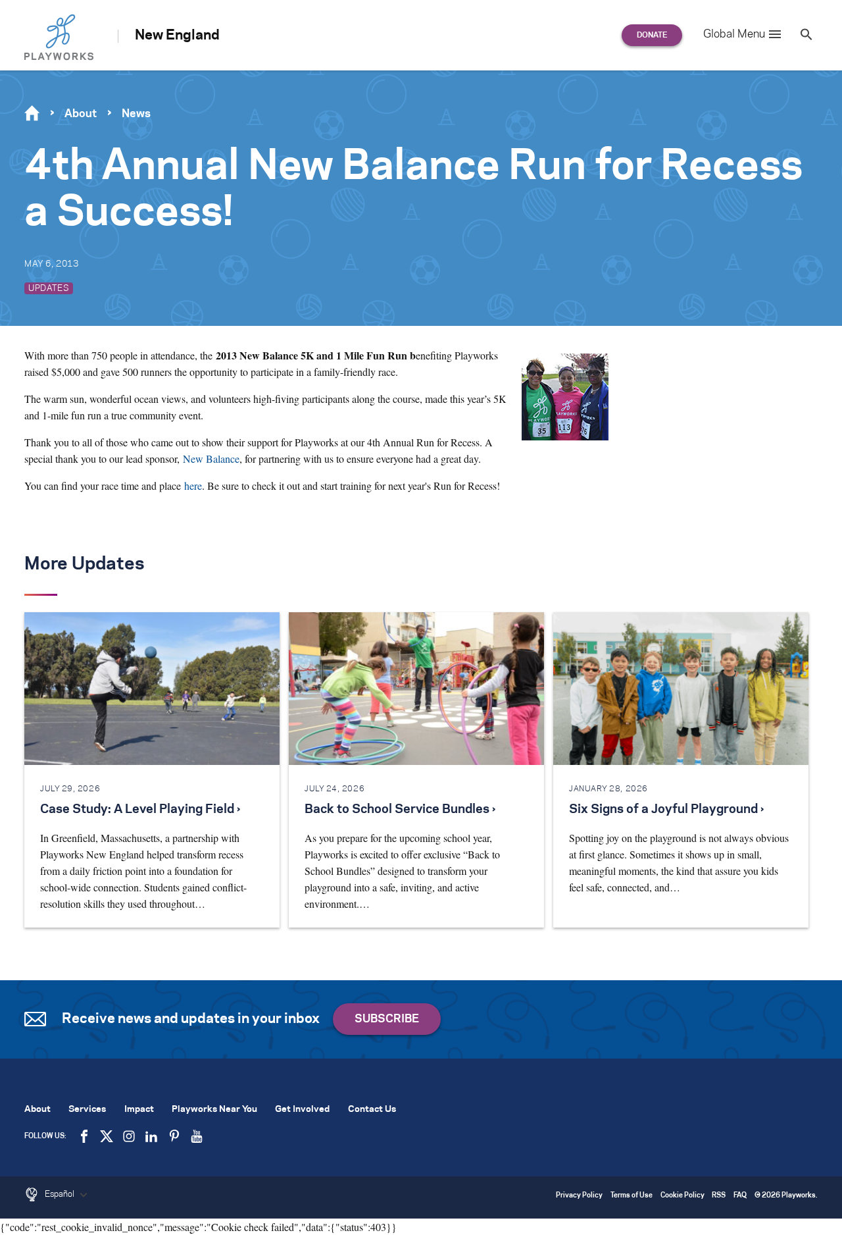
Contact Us (372, 1109)
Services (87, 1109)
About (80, 114)
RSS (719, 1196)
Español (60, 1194)
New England (177, 35)
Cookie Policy (682, 1196)
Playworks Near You (214, 1109)
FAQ (740, 1196)
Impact (139, 1109)
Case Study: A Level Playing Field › (140, 810)
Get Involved (302, 1109)
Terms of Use (631, 1196)
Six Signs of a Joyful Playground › (666, 810)
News (136, 114)
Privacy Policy (579, 1196)
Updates (48, 288)
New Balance (211, 458)
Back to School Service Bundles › (400, 810)
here (193, 485)
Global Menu (734, 34)
